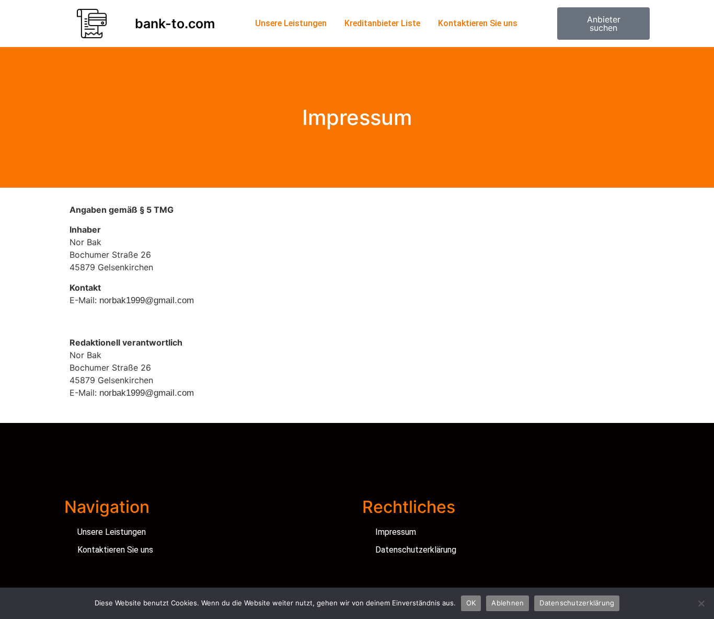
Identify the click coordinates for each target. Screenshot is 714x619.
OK (471, 603)
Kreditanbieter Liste (382, 23)
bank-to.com (175, 23)
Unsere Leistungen (291, 23)
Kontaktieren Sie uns (477, 23)
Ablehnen (507, 603)
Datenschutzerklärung (576, 603)
